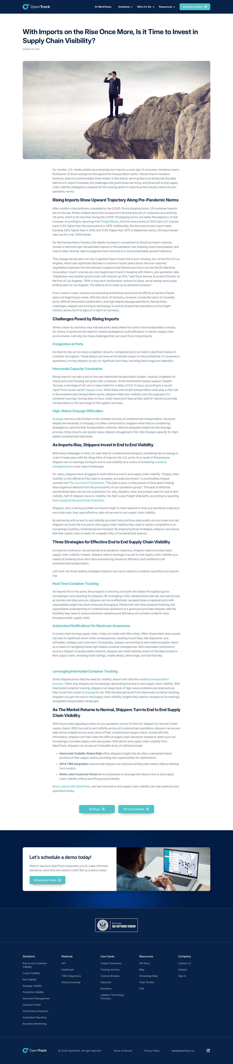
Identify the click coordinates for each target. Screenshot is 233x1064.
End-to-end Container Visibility (35, 965)
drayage (90, 692)
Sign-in (182, 975)
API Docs (144, 963)
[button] (125, 7)
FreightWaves (110, 221)
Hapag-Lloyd (93, 389)
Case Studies (146, 982)
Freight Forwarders (110, 963)
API (63, 963)
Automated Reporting (35, 1017)
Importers (105, 982)
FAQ (141, 988)
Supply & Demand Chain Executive (81, 500)
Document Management (36, 998)
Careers (182, 969)
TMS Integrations (71, 975)
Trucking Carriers (110, 969)
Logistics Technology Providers (112, 996)
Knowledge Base (148, 975)
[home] (36, 7)
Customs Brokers (109, 975)
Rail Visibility (30, 979)
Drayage (58, 418)
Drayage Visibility (32, 985)
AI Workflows (103, 6)
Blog (141, 969)
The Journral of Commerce (86, 482)
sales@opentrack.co (183, 1050)
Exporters (105, 988)
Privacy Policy (152, 1050)
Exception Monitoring (34, 1023)
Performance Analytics (35, 1011)
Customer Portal (32, 1004)
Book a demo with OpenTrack (71, 786)
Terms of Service (122, 1050)
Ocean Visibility (31, 973)
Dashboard (68, 969)
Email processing (71, 982)
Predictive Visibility (33, 992)
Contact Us (184, 963)
